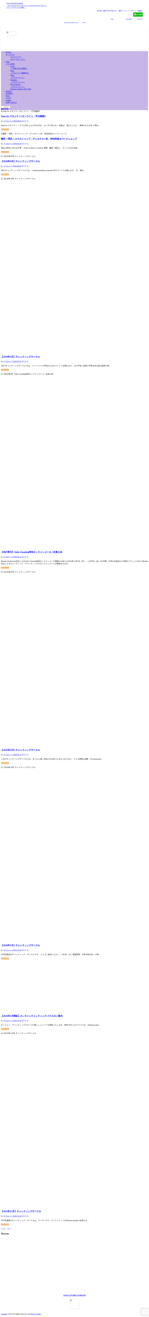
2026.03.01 (17, 361)
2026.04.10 (17, 144)
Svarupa (4, 1314)
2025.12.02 (17, 1021)
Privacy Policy (35, 1314)
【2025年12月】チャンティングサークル (21, 1211)
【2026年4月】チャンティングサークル (20, 161)
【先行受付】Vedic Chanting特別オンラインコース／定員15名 (31, 552)
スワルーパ (8, 121)
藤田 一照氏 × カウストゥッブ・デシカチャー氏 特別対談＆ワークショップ (39, 138)
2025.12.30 (17, 950)
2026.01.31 (17, 755)
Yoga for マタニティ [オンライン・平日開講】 (23, 116)
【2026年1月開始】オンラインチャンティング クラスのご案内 (32, 1016)
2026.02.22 (17, 557)
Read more (5, 130)
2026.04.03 (17, 166)
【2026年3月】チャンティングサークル (20, 356)
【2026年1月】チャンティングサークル (20, 945)
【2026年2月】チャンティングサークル (20, 750)
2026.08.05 (17, 121)
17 (8, 1229)
